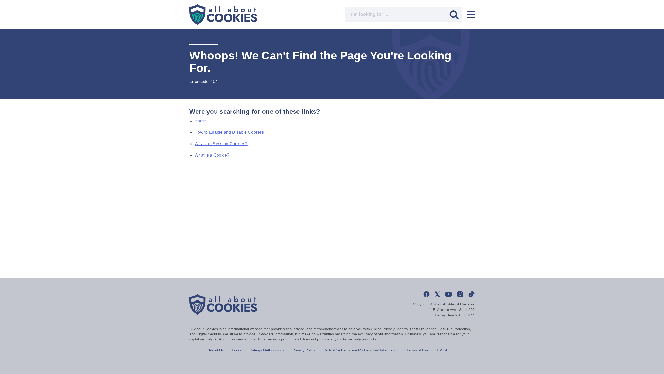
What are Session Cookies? (221, 144)
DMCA (442, 350)
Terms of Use (417, 350)
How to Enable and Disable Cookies (229, 132)
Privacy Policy (304, 350)
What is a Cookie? (212, 155)
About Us (216, 350)
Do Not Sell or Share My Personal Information (360, 350)
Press (236, 350)
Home (200, 121)
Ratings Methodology (267, 350)
